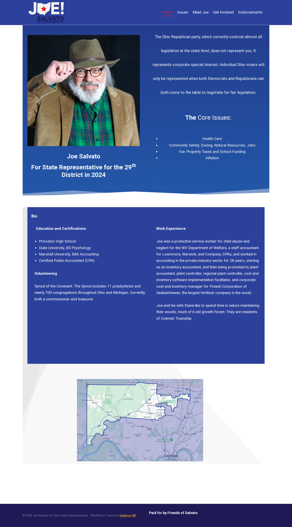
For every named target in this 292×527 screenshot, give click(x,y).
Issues (182, 12)
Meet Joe (201, 12)
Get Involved (223, 12)
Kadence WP (128, 515)
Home (167, 12)
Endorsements (250, 12)
